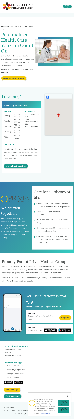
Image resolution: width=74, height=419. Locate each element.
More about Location (16, 166)
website (29, 281)
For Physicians (12, 396)
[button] (58, 115)
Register (65, 317)
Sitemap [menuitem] (6, 413)
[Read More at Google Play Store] (18, 382)
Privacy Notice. (46, 413)
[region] (49, 404)
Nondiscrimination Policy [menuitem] (24, 410)
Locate (47, 97)
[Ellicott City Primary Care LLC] (18, 6)
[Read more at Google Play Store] (64, 330)
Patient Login (12, 390)
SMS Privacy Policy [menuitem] (9, 410)
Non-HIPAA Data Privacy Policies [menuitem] (20, 413)
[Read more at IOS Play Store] (50, 330)
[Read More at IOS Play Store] (8, 382)
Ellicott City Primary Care (15, 105)
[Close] (68, 396)
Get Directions (31, 127)
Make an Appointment (14, 78)
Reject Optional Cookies (64, 410)
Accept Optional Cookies (64, 403)
